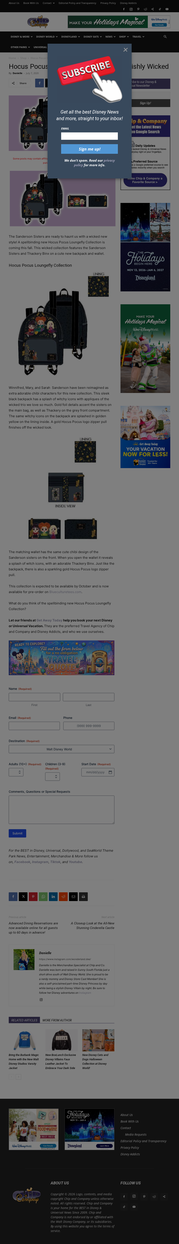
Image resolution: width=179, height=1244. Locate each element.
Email (65, 128)
